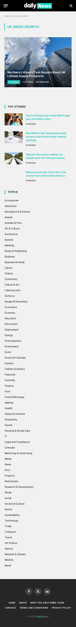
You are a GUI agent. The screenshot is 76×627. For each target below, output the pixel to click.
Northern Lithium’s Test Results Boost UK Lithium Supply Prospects (36, 74)
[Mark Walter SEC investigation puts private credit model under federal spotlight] (14, 137)
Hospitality (11, 419)
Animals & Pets (13, 223)
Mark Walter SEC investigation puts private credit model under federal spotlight (46, 137)
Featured (10, 374)
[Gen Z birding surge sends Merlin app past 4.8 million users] (14, 119)
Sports (8, 509)
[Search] (70, 6)
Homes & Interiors (15, 413)
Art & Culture (12, 228)
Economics (11, 307)
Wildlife (9, 560)
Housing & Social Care (17, 430)
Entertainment (13, 340)
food (7, 391)
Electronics (11, 324)
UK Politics (11, 543)
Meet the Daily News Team (47, 603)
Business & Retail (15, 262)
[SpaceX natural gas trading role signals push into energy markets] (14, 158)
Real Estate (11, 481)
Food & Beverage (14, 397)
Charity (9, 273)
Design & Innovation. (16, 301)
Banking (9, 245)
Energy (9, 335)
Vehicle (9, 548)
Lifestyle (10, 447)
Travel (8, 537)
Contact (10, 608)
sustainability (12, 515)
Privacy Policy (61, 608)
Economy (10, 312)
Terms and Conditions (34, 608)
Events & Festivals (15, 357)
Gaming (9, 402)
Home (7, 16)
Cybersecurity (13, 290)
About (23, 603)
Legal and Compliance (17, 442)
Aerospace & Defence (17, 211)
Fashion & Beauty (15, 369)
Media (8, 458)
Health (8, 408)
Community (11, 279)
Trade (8, 526)
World (8, 565)
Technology (11, 520)
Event (8, 352)
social (8, 498)
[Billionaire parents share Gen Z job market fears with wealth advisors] (14, 176)
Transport (10, 531)
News (8, 464)
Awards (9, 239)
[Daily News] (38, 5)
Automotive (11, 234)
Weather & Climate (15, 554)
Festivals (10, 380)
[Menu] (6, 6)
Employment (12, 329)
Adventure (11, 206)
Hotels (8, 425)
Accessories (12, 200)
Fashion (9, 363)
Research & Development (19, 487)
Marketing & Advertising (18, 453)
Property (10, 475)
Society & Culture (15, 503)
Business (10, 256)
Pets (7, 470)
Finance (9, 385)
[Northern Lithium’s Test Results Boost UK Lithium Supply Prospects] (38, 62)
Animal (8, 217)
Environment (12, 346)
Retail (8, 492)
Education (10, 318)
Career (8, 267)
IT (6, 436)
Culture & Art (12, 284)
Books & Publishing (16, 251)
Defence (10, 296)
